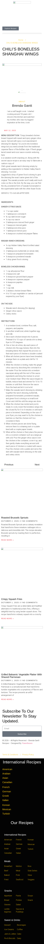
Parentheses (27, 743)
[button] (22, 33)
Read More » (7, 540)
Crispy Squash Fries (11, 599)
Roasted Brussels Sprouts (14, 517)
